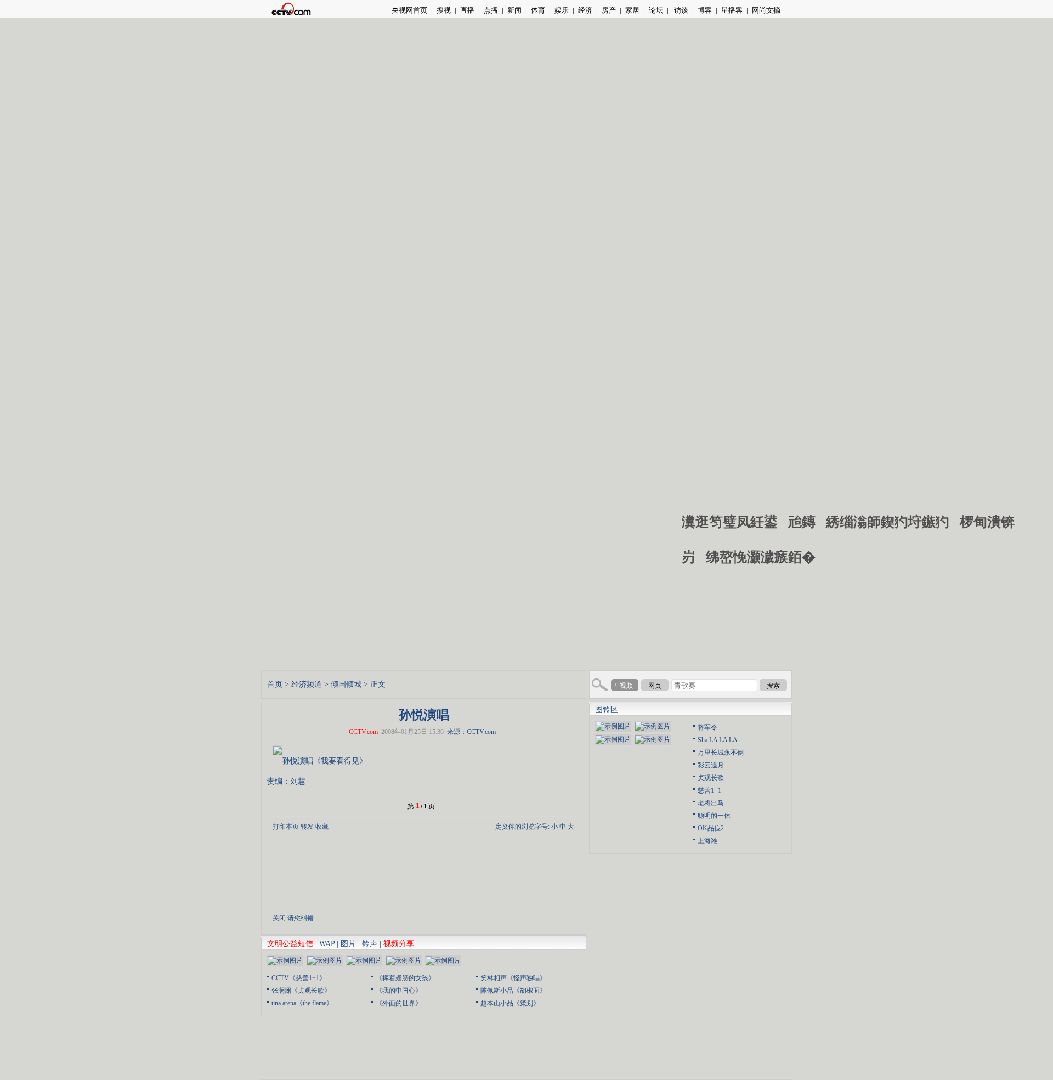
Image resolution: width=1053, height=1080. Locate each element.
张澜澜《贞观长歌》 (301, 990)
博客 (705, 10)
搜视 (444, 10)
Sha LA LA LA (718, 740)
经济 (585, 10)
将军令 (707, 727)
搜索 (773, 685)
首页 (274, 684)
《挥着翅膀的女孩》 (405, 978)
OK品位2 (711, 828)
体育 (538, 10)
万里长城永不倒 (721, 752)
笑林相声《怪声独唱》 (513, 978)
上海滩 (707, 841)
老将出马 (711, 803)
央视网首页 (409, 10)
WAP (327, 944)
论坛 (656, 10)
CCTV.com (363, 732)
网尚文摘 (766, 10)
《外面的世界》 (399, 1003)
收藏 (322, 826)
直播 (467, 10)
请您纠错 (300, 918)
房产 (609, 10)
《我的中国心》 (399, 990)
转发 (307, 826)
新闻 (514, 10)
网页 (654, 685)
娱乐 (561, 10)
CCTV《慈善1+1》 (298, 978)
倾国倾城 (346, 684)
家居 (632, 10)
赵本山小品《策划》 (510, 1003)
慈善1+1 (709, 790)
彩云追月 (711, 765)
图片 (348, 944)
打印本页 (286, 826)
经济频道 (306, 684)
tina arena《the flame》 (302, 1003)
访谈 (680, 10)
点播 (491, 10)
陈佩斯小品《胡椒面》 (513, 990)
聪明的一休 (714, 815)
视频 (626, 685)
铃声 (369, 944)
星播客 (732, 10)
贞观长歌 (711, 778)
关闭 (279, 918)
